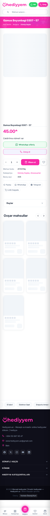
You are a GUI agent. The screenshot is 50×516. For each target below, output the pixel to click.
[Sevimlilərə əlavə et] (44, 162)
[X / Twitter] (10, 452)
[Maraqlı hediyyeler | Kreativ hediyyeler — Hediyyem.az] (14, 4)
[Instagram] (16, 452)
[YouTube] (23, 452)
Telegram (37, 185)
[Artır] (17, 162)
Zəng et (26, 152)
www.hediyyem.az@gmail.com (19, 441)
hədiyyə (13, 430)
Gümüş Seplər (23, 173)
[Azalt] (5, 162)
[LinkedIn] (29, 452)
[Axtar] (7, 12)
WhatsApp (21, 185)
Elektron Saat (8, 405)
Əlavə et (32, 162)
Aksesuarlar (36, 173)
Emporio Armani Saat (28, 405)
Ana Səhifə (7, 24)
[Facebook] (4, 452)
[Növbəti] (43, 215)
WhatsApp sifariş (27, 145)
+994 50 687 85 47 (14, 436)
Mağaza (16, 24)
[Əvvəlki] (38, 215)
